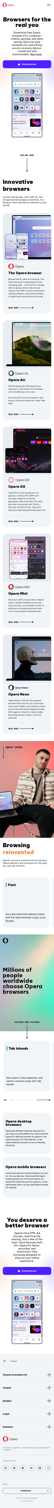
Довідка (7, 1400)
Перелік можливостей (15, 1374)
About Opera (14, 747)
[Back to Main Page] (8, 5)
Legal (6, 1413)
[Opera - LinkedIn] (40, 1468)
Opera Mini (18, 593)
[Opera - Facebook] (6, 1468)
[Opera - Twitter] (23, 1468)
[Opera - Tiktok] (14, 1468)
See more (36, 54)
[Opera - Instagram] (48, 1468)
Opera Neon (18, 694)
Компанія (8, 1426)
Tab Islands (18, 1048)
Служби (7, 1387)
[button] (27, 64)
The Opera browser (25, 273)
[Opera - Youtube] (31, 1468)
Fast (12, 885)
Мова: (49, 5)
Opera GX (16, 486)
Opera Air (16, 380)
